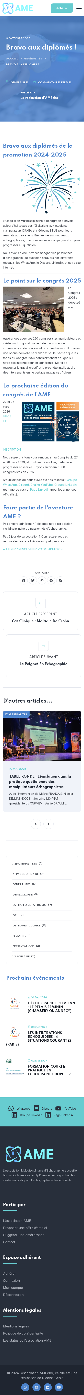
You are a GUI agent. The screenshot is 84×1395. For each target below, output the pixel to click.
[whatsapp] (42, 580)
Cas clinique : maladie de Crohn (40, 621)
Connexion (11, 1281)
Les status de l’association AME (27, 1340)
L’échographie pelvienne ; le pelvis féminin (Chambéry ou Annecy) (52, 1007)
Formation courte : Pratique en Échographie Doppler (49, 1070)
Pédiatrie (19, 936)
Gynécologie (22, 894)
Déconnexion (13, 1295)
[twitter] (33, 580)
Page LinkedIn (39, 489)
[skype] (60, 580)
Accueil (12, 58)
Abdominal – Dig (24, 864)
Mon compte (13, 1288)
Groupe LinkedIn (65, 484)
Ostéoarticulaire (26, 925)
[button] (36, 824)
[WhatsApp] (25, 1387)
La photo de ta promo (29, 905)
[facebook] (24, 580)
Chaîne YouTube (42, 484)
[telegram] (51, 580)
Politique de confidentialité (23, 1333)
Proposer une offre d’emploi (25, 1228)
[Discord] (36, 1387)
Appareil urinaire (25, 874)
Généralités (33, 58)
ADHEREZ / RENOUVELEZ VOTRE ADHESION (33, 549)
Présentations (23, 946)
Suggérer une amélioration (23, 1235)
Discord (24, 484)
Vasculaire (21, 956)
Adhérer (61, 8)
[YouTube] (59, 1387)
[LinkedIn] (48, 1387)
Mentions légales (16, 1326)
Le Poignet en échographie (43, 664)
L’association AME (17, 1221)
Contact (9, 1242)
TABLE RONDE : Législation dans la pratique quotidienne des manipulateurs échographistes (40, 782)
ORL (15, 915)
